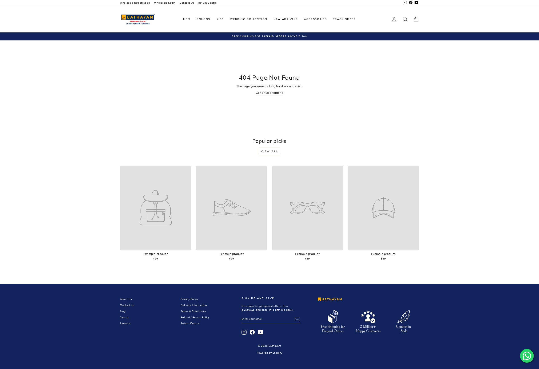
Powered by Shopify (269, 352)
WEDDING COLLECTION (248, 19)
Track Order (344, 19)
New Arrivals (286, 19)
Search (124, 317)
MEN (186, 19)
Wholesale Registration (135, 2)
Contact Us (187, 2)
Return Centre (207, 2)
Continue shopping (269, 93)
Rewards (125, 323)
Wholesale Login (164, 2)
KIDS (220, 19)
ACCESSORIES (315, 19)
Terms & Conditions (193, 311)
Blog (123, 311)
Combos (203, 19)
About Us (126, 299)
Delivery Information (194, 305)
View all (269, 151)
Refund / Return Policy (195, 317)
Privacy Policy (189, 299)
